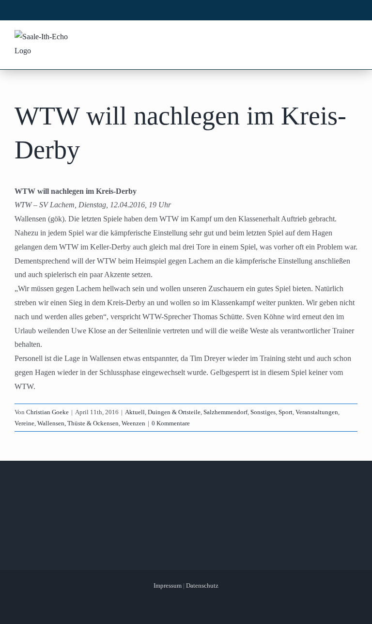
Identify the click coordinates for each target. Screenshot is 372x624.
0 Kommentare (171, 423)
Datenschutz (202, 585)
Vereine (24, 423)
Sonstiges (263, 412)
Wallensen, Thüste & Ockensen (78, 423)
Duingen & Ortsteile (174, 412)
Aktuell (135, 412)
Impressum (168, 585)
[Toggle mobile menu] (352, 38)
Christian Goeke (47, 412)
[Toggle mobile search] (333, 38)
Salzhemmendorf (225, 412)
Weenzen (133, 423)
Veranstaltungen (316, 412)
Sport (286, 412)
